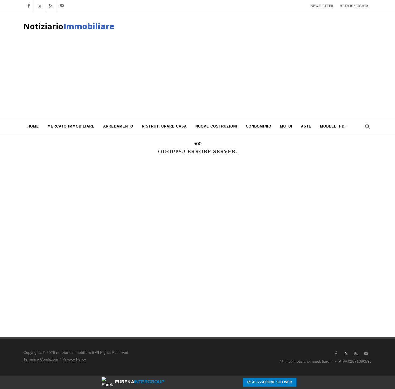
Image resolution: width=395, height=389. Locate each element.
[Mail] (61, 6)
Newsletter (322, 6)
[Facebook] (28, 6)
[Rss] (50, 6)
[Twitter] (39, 6)
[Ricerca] (366, 126)
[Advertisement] (197, 77)
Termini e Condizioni (40, 359)
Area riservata (354, 6)
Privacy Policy (74, 359)
